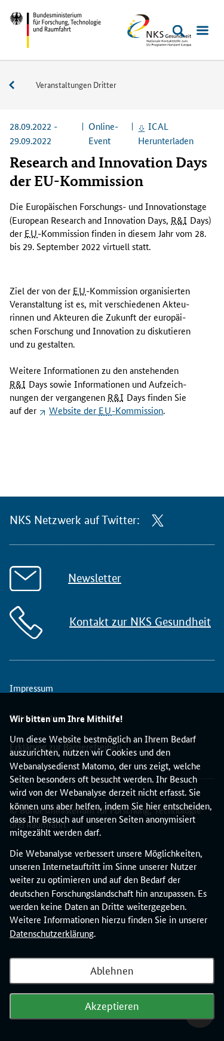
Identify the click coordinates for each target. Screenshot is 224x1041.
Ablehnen (112, 970)
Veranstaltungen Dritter (76, 84)
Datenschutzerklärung (52, 933)
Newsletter (94, 578)
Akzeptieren (112, 1005)
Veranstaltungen (18, 85)
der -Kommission (106, 410)
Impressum (31, 687)
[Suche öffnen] (179, 31)
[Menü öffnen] (202, 31)
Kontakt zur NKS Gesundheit (140, 622)
